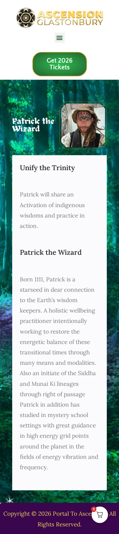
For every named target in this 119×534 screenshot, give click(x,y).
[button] (60, 38)
